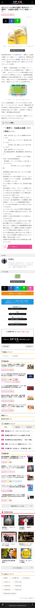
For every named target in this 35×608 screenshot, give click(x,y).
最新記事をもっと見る (17, 506)
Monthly (29, 427)
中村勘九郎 (7, 586)
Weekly (17, 427)
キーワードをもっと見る (26, 598)
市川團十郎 (15, 578)
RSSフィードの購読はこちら (18, 293)
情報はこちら (15, 246)
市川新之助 (26, 578)
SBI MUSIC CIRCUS (10, 593)
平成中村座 (18, 586)
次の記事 (29, 346)
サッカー (30, 116)
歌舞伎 (6, 578)
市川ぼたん (7, 582)
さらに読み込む (17, 568)
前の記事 (6, 346)
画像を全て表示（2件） (18, 50)
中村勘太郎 (7, 589)
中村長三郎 (18, 589)
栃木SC (18, 55)
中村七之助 (18, 582)
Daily (5, 427)
